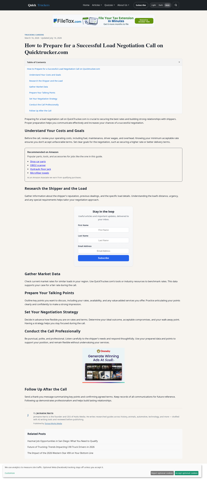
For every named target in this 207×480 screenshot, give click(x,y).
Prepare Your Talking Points (42, 92)
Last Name (83, 235)
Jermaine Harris (44, 413)
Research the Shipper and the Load (46, 80)
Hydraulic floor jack (40, 169)
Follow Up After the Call (40, 110)
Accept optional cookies (186, 473)
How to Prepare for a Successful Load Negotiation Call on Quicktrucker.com (63, 68)
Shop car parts (38, 161)
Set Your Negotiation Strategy (43, 98)
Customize (10, 473)
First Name (83, 225)
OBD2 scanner (38, 165)
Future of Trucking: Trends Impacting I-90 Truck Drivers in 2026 (60, 446)
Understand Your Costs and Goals (45, 74)
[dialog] (102, 471)
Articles (96, 5)
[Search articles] (176, 5)
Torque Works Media (53, 423)
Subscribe (141, 5)
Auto (167, 5)
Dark (161, 5)
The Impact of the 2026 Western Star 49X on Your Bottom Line (60, 453)
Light (154, 5)
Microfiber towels (39, 172)
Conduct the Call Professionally (44, 104)
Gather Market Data (38, 86)
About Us (122, 5)
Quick (39, 5)
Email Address (85, 246)
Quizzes (108, 5)
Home (86, 5)
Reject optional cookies (162, 473)
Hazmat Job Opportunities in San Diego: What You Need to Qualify (62, 441)
